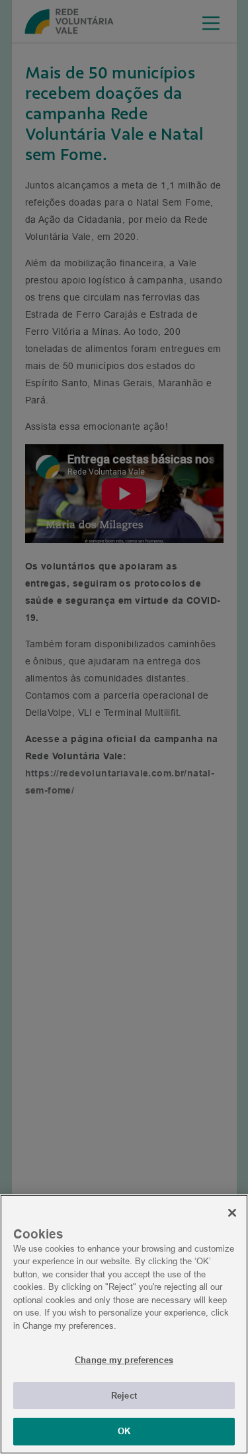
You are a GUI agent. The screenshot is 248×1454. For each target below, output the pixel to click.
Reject (124, 1395)
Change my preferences (124, 1359)
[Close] (232, 1212)
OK (124, 1431)
